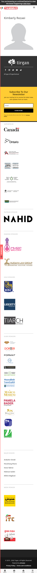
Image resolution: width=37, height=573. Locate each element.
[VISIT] (14, 570)
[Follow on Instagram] (9, 70)
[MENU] (32, 570)
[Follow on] (20, 70)
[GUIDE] (23, 570)
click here (26, 4)
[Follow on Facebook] (5, 70)
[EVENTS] (5, 570)
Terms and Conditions (24, 566)
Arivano (22, 563)
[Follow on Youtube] (16, 70)
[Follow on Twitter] (13, 70)
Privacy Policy (10, 566)
